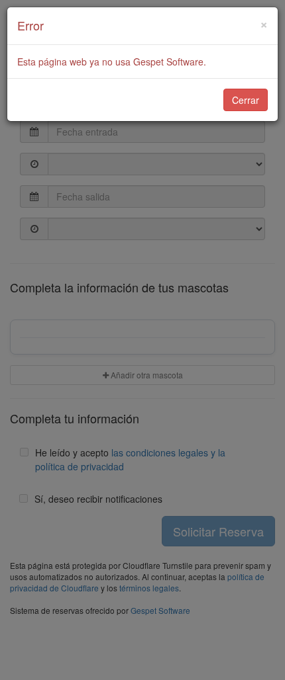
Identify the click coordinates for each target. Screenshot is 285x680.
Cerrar (245, 99)
